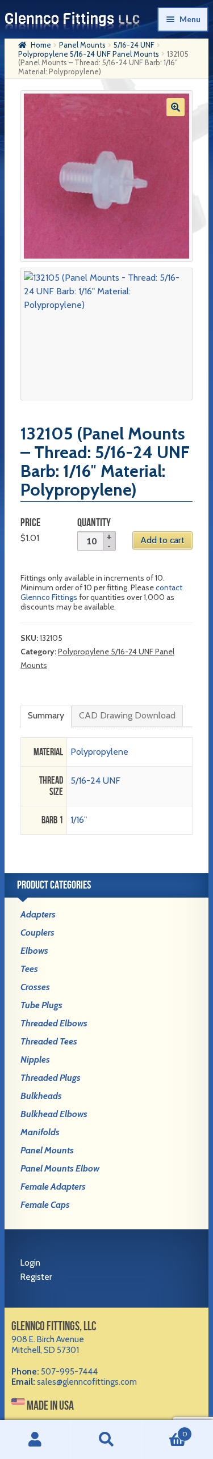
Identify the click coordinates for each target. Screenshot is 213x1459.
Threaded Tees (48, 1041)
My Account (35, 1439)
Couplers (37, 932)
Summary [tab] (46, 715)
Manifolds (40, 1132)
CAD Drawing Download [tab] (127, 715)
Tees (29, 968)
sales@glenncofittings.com (87, 1382)
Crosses (35, 987)
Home (41, 44)
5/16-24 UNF (134, 44)
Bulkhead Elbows (53, 1114)
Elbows (34, 950)
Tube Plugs (41, 1005)
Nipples (35, 1059)
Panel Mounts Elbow (59, 1168)
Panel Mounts (82, 44)
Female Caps (45, 1204)
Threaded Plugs (50, 1077)
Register (36, 1277)
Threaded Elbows (53, 1023)
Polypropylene (99, 751)
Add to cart (162, 540)
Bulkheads (41, 1095)
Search (106, 1439)
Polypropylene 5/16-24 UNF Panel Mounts (88, 53)
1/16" (78, 819)
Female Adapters (53, 1186)
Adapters (38, 914)
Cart (164, 1430)
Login (30, 1263)
